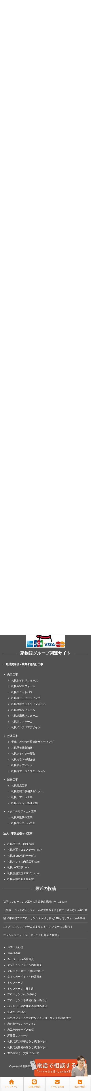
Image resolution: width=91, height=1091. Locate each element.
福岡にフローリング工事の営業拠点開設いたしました (35, 901)
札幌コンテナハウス (23, 823)
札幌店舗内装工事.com (20, 879)
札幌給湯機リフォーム (24, 715)
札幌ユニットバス (21, 692)
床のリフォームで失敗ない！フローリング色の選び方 (39, 1018)
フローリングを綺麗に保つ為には (27, 1000)
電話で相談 (79, 1086)
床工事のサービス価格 (20, 1029)
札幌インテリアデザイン (25, 727)
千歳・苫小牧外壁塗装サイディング (32, 741)
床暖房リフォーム (17, 1035)
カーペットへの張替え (20, 959)
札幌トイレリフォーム (24, 680)
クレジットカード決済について (25, 970)
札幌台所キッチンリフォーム (28, 704)
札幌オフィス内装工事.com (23, 861)
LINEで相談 (34, 1086)
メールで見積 (57, 1086)
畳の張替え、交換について (23, 1053)
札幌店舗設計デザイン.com (23, 873)
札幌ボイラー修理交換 (24, 803)
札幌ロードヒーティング (25, 698)
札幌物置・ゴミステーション (28, 771)
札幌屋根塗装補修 (21, 747)
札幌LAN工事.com (18, 867)
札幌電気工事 (19, 785)
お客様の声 (14, 953)
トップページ (15, 982)
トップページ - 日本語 (20, 988)
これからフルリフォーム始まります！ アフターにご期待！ (38, 926)
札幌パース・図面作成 (20, 844)
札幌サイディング (21, 765)
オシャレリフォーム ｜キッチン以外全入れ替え (31, 935)
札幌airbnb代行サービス (21, 855)
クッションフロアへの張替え (24, 964)
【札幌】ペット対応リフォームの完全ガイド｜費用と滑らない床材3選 (45, 910)
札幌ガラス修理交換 (23, 759)
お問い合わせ (15, 947)
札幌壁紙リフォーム (23, 709)
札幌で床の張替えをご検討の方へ (27, 1041)
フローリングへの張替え (21, 994)
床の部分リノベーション (21, 1023)
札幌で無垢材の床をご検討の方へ (27, 1047)
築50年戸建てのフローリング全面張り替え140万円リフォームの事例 (44, 918)
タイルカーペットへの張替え (24, 976)
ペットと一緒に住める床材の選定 (27, 1006)
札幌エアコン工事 (21, 797)
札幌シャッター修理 (23, 753)
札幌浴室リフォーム (23, 686)
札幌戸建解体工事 (21, 817)
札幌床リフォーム (21, 721)
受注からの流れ (16, 1012)
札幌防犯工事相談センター (27, 791)
